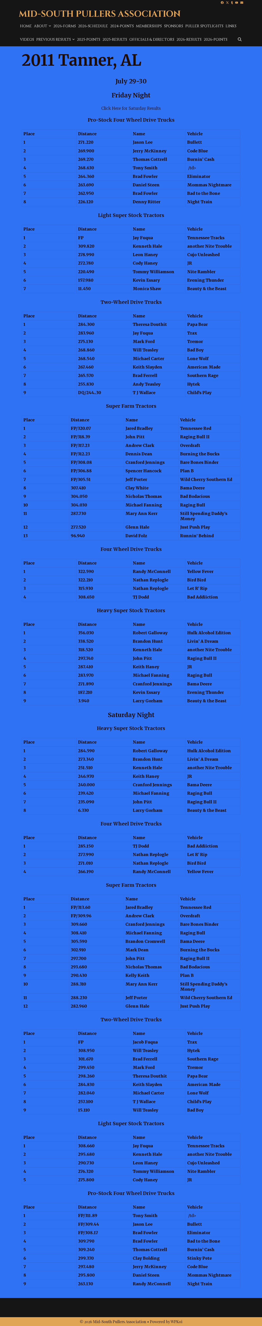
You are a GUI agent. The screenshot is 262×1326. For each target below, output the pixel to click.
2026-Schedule (93, 26)
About (40, 26)
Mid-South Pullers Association (100, 14)
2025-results (114, 39)
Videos (27, 39)
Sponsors (173, 26)
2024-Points (122, 26)
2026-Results (188, 39)
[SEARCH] (239, 39)
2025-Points (88, 39)
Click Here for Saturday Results (131, 108)
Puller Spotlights (204, 26)
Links (231, 26)
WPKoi (176, 1321)
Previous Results (53, 39)
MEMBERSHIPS (149, 26)
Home (26, 26)
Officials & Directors (151, 39)
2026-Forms (64, 26)
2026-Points (215, 39)
